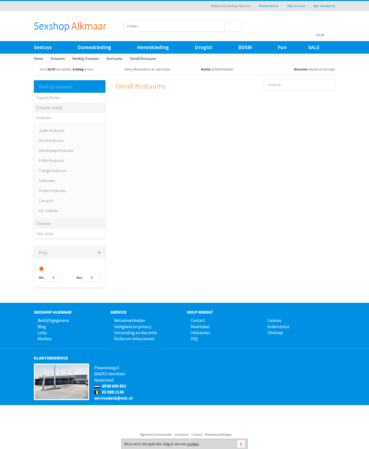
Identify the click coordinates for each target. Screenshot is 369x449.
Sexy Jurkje (44, 233)
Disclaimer (182, 434)
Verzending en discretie (135, 332)
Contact (198, 320)
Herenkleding (153, 47)
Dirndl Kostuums (51, 140)
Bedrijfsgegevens (53, 320)
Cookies (274, 320)
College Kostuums (52, 170)
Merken (44, 338)
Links (42, 332)
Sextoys (43, 47)
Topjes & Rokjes (48, 97)
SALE (314, 47)
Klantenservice (268, 6)
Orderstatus (278, 326)
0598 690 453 (113, 386)
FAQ (194, 338)
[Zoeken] (233, 26)
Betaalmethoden (129, 320)
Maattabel (200, 326)
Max (79, 278)
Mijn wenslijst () (324, 6)
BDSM (245, 47)
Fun (282, 47)
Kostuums (43, 117)
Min (41, 278)
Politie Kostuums (51, 160)
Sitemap (275, 332)
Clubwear (43, 223)
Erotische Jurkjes (49, 107)
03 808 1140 (112, 392)
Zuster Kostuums (51, 130)
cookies (193, 443)
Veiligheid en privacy (132, 326)
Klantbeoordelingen (218, 434)
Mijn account (296, 6)
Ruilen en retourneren (134, 338)
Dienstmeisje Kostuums (56, 150)
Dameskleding (94, 47)
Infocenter (200, 332)
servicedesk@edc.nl (113, 398)
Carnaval (46, 200)
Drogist (203, 47)
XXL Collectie (48, 210)
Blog (42, 326)
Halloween (47, 180)
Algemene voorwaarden (156, 434)
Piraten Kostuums (52, 190)
